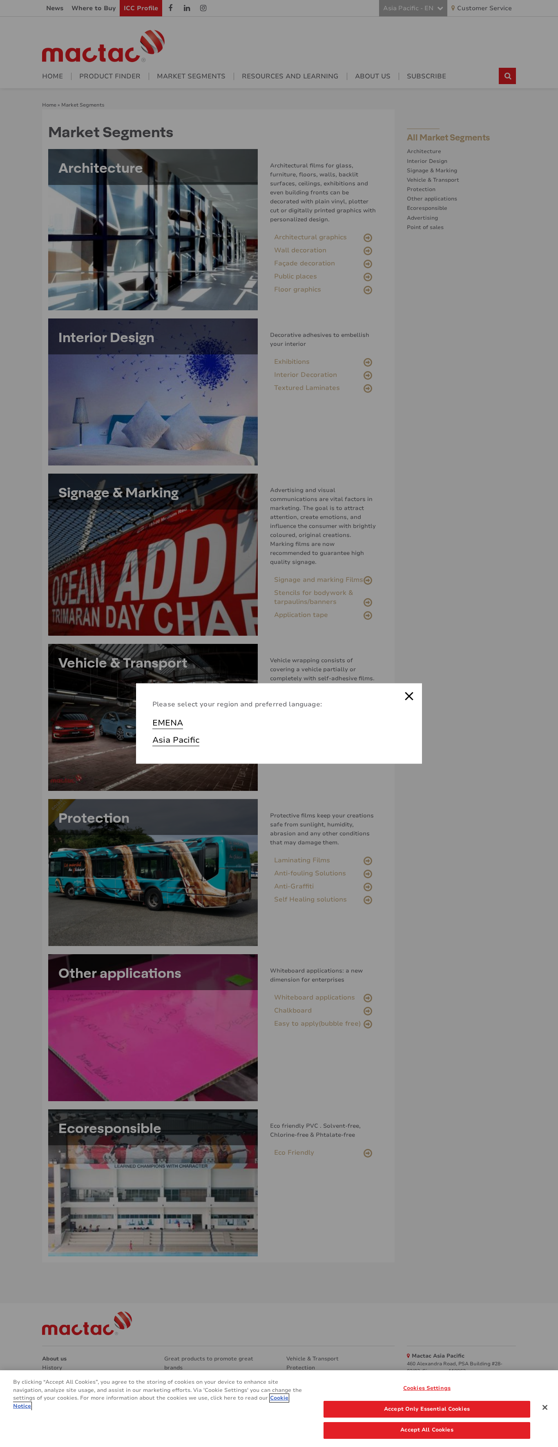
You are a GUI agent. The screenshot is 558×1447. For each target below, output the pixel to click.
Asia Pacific (175, 740)
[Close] (545, 1407)
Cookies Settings (427, 1388)
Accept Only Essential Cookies (427, 1409)
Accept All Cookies (426, 1430)
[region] (279, 1408)
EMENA (167, 722)
